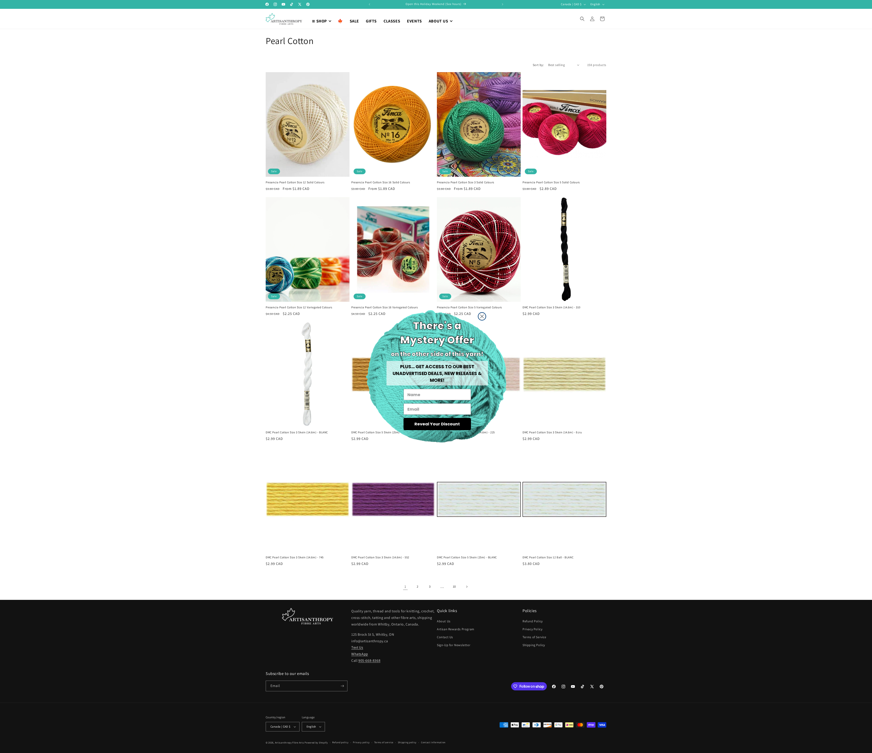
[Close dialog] (482, 316)
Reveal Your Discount (437, 424)
